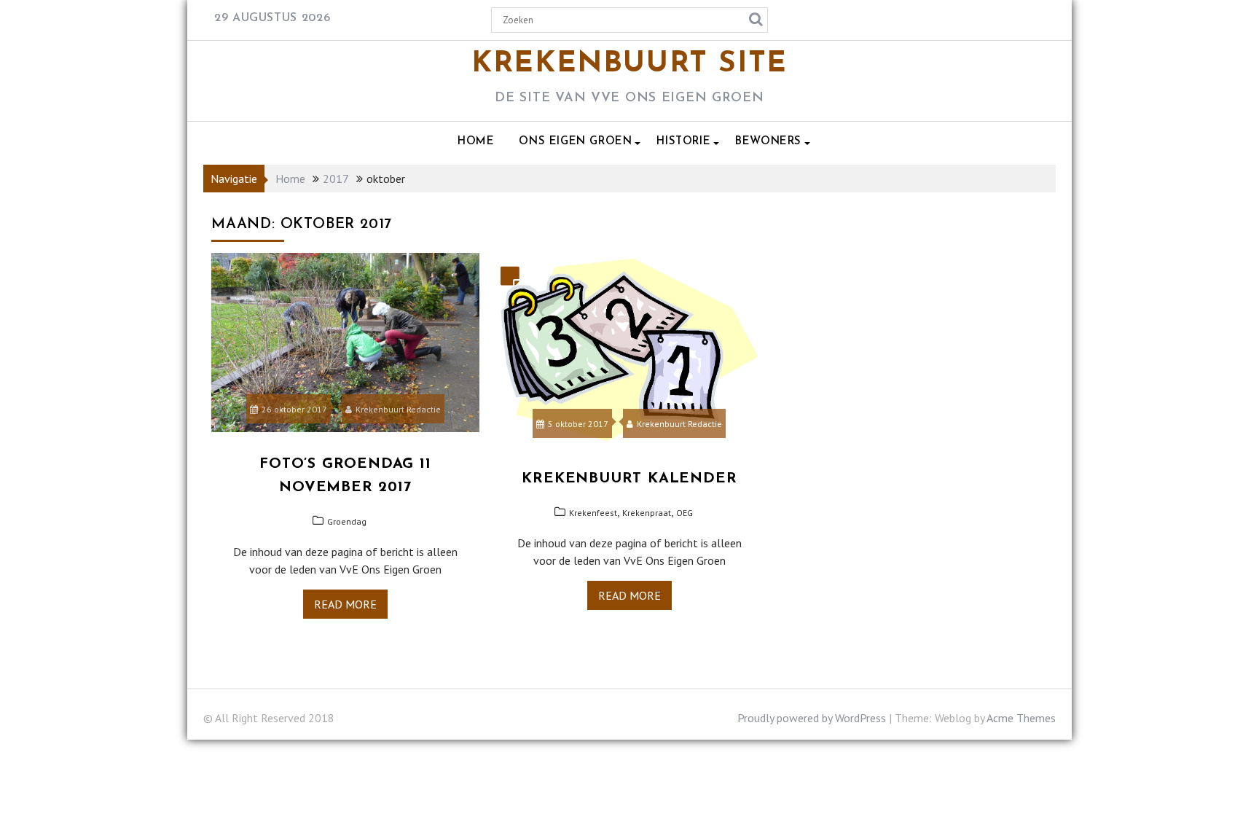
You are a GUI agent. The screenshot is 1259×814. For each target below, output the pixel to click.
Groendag (346, 521)
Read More (345, 604)
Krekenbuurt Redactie (398, 409)
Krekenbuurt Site (629, 64)
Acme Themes (1021, 718)
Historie (683, 141)
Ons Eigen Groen (575, 141)
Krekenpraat (646, 512)
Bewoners (768, 141)
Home (476, 141)
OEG (684, 512)
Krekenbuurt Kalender (629, 478)
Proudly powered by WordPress (811, 718)
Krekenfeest (593, 512)
